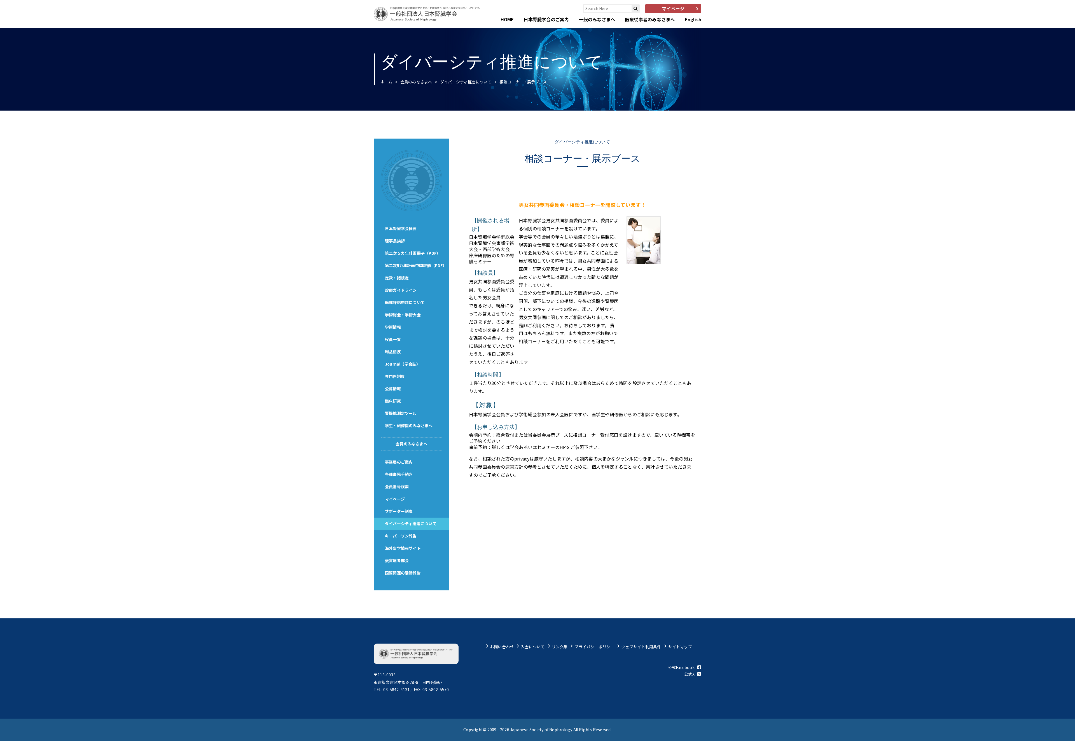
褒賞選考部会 (397, 560)
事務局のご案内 (399, 462)
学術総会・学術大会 (403, 314)
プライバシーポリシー (594, 646)
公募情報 (393, 388)
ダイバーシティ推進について (466, 82)
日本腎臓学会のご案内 (546, 19)
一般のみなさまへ (597, 19)
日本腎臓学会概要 (401, 228)
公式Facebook (681, 667)
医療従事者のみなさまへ (650, 19)
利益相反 (393, 351)
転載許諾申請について (405, 302)
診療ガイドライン (401, 290)
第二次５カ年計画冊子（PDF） (412, 253)
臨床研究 (393, 401)
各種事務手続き (399, 474)
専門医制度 (395, 376)
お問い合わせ (502, 646)
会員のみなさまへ (416, 82)
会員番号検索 (397, 486)
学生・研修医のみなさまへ (409, 425)
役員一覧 (393, 339)
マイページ (395, 499)
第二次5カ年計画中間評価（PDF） (416, 265)
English (693, 19)
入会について (532, 646)
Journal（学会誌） (402, 364)
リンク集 (560, 646)
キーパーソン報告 (401, 536)
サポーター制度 (399, 511)
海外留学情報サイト (403, 548)
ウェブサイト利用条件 (641, 646)
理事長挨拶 (395, 241)
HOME (507, 19)
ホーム (386, 82)
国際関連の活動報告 (403, 573)
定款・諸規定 (397, 277)
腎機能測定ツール (401, 413)
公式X (689, 674)
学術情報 (393, 327)
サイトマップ (680, 646)
